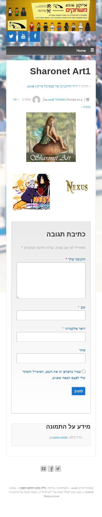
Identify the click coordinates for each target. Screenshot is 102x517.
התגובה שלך (75, 259)
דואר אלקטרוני (75, 328)
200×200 (60, 437)
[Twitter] (11, 36)
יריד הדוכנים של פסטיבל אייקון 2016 (52, 86)
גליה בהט (40, 488)
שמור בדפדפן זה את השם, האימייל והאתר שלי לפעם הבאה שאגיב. (54, 374)
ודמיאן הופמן (27, 488)
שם (83, 307)
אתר (82, 350)
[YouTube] (23, 36)
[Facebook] (35, 36)
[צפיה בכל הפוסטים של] (36, 100)
